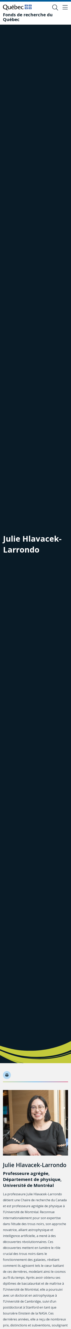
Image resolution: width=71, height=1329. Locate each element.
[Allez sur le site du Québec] (17, 7)
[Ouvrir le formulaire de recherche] (55, 8)
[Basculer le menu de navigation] (65, 8)
